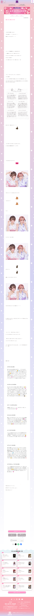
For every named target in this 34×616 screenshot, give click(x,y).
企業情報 (14, 612)
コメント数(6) (22, 537)
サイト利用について (17, 612)
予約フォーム (22, 608)
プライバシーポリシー (23, 612)
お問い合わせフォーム (24, 603)
